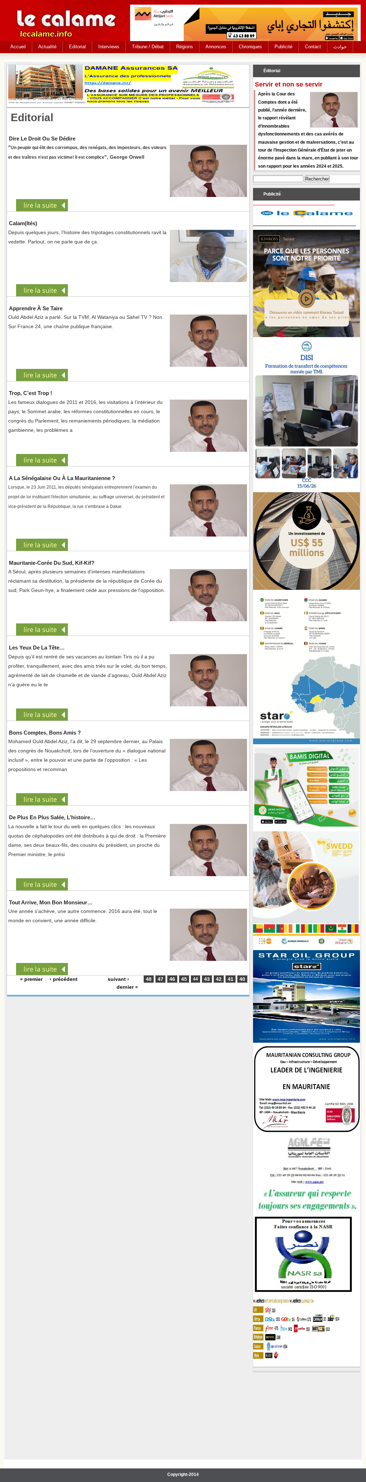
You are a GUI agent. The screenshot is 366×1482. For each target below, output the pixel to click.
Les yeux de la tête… (37, 647)
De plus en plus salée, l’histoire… (52, 817)
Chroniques (250, 46)
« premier (31, 979)
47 (160, 979)
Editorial (77, 46)
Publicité (283, 46)
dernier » (127, 987)
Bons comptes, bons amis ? (45, 733)
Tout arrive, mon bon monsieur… (51, 902)
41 (230, 979)
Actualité (47, 46)
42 (219, 979)
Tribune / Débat (148, 46)
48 (149, 979)
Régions (184, 46)
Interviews (108, 46)
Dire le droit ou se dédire (42, 138)
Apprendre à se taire (36, 308)
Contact (313, 46)
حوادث (340, 46)
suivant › (118, 979)
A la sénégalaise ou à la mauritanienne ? (62, 478)
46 (172, 979)
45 (184, 979)
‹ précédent (64, 979)
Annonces (216, 46)
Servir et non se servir (288, 84)
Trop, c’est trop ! (30, 393)
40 (242, 979)
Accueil (18, 46)
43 (207, 979)
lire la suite (40, 205)
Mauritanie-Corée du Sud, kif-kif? (51, 563)
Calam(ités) (23, 223)
